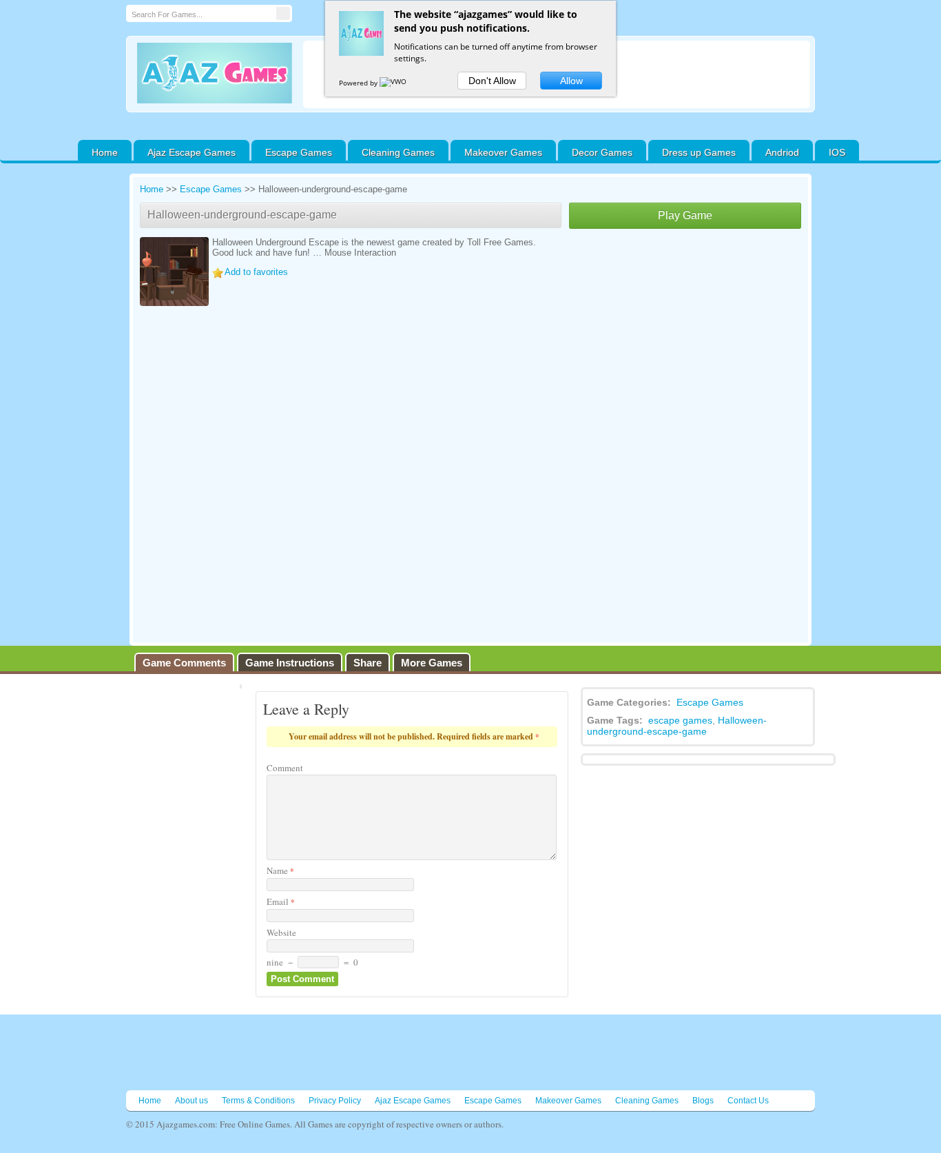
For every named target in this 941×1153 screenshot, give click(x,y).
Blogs (703, 1100)
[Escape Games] (214, 73)
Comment (285, 768)
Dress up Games (699, 152)
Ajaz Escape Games (191, 152)
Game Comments (184, 663)
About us (191, 1100)
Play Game (685, 215)
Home (105, 152)
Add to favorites (256, 272)
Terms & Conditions (258, 1100)
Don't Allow (492, 80)
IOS (837, 152)
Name (280, 870)
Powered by (359, 83)
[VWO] (394, 83)
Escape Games (298, 152)
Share (367, 663)
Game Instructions (289, 663)
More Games (431, 663)
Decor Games (602, 152)
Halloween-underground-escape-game (677, 726)
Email (281, 901)
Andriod (782, 152)
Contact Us (748, 1100)
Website (281, 932)
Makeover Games (503, 152)
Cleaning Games (398, 152)
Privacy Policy (335, 1100)
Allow (571, 80)
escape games (680, 720)
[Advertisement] (685, 332)
